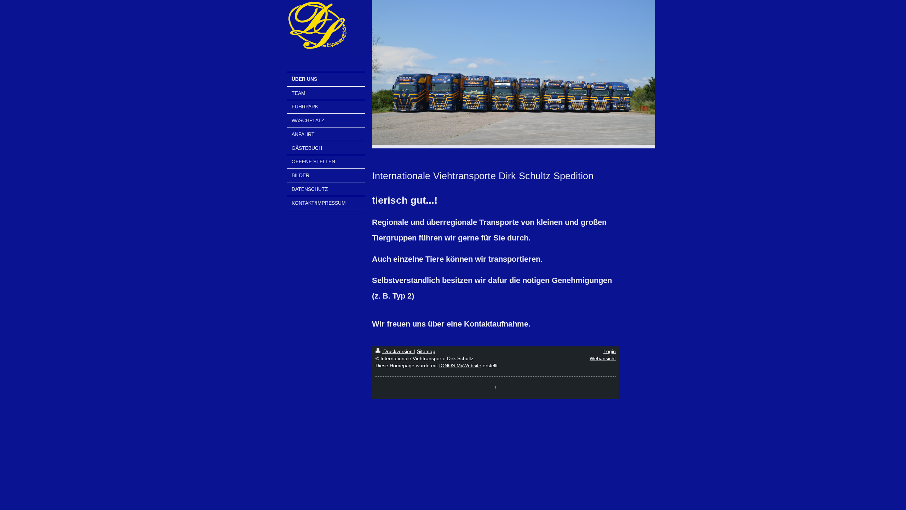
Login (609, 351)
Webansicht (603, 358)
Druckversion (398, 351)
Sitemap (426, 351)
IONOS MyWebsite (460, 365)
